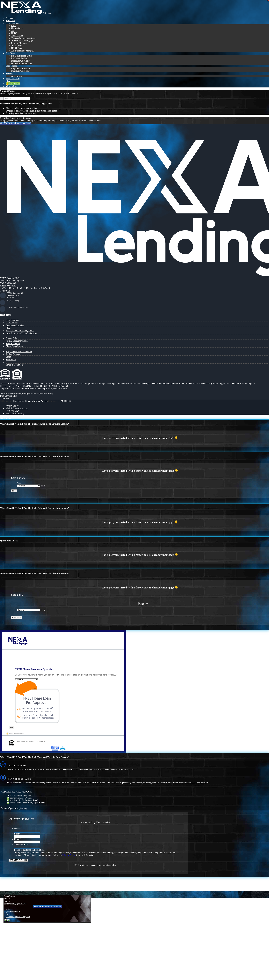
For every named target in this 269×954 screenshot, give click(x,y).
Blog (8, 328)
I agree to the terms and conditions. (29, 850)
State (19, 483)
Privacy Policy (12, 338)
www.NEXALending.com (12, 280)
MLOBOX (66, 401)
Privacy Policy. (69, 855)
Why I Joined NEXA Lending (19, 351)
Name (17, 828)
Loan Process (12, 322)
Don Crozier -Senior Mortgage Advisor (30, 401)
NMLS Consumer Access (17, 341)
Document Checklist (15, 325)
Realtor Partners (13, 354)
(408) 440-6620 (13, 301)
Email (17, 834)
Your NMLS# (21, 844)
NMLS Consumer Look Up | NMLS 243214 (31, 741)
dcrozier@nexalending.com (17, 307)
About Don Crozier (14, 346)
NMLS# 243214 (13, 343)
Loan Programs (12, 320)
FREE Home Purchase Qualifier (20, 330)
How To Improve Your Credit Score (21, 333)
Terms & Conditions (15, 365)
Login (8, 357)
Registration (11, 359)
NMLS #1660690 (8, 283)
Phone (17, 839)
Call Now (47, 13)
